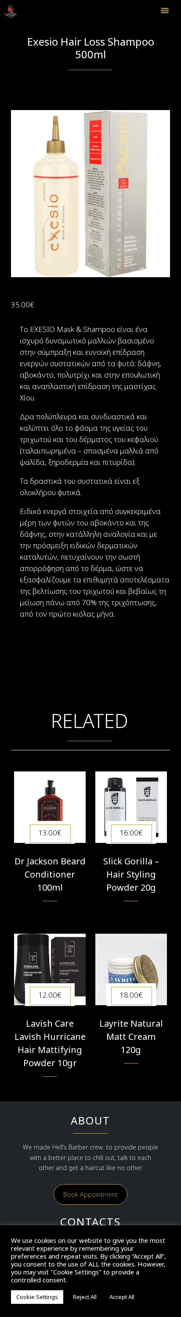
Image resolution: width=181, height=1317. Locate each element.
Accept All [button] (121, 1297)
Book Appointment (90, 1194)
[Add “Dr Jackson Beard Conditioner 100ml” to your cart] (50, 912)
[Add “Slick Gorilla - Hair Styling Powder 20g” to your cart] (131, 912)
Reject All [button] (85, 1297)
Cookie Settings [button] (37, 1297)
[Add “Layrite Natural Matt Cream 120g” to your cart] (131, 1075)
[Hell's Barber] (15, 12)
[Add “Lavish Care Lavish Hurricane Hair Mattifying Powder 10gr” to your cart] (50, 1088)
